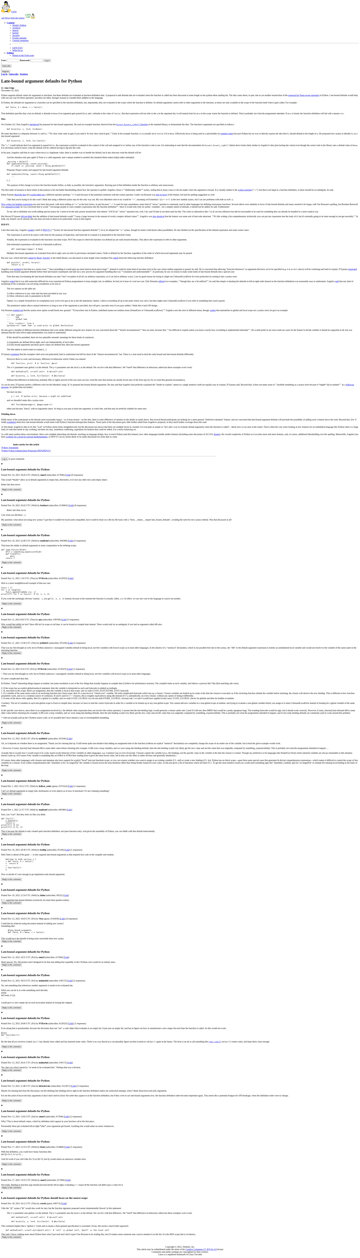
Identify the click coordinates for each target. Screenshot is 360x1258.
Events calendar (19, 38)
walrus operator (245, 190)
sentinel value (227, 133)
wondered (11, 422)
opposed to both (12, 207)
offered (161, 281)
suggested (352, 269)
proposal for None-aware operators (303, 95)
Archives (16, 28)
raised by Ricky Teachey (39, 258)
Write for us (17, 50)
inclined (17, 269)
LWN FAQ (17, 48)
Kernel (15, 33)
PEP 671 (47, 230)
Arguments (13, 447)
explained (15, 354)
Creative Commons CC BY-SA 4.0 (201, 1249)
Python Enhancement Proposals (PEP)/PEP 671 (29, 451)
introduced (34, 124)
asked (115, 258)
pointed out (18, 310)
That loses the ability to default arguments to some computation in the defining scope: (179, 650)
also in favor (161, 194)
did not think (26, 216)
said (337, 281)
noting (213, 310)
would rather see (37, 194)
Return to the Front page (23, 55)
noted (12, 281)
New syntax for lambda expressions (17, 204)
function (132, 124)
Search (15, 30)
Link (68, 475)
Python (5, 447)
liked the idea (20, 194)
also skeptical (158, 216)
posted (31, 230)
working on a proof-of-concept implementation (26, 437)
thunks (217, 434)
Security (16, 35)
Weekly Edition (19, 25)
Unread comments (20, 40)
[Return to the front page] (30, 18)
